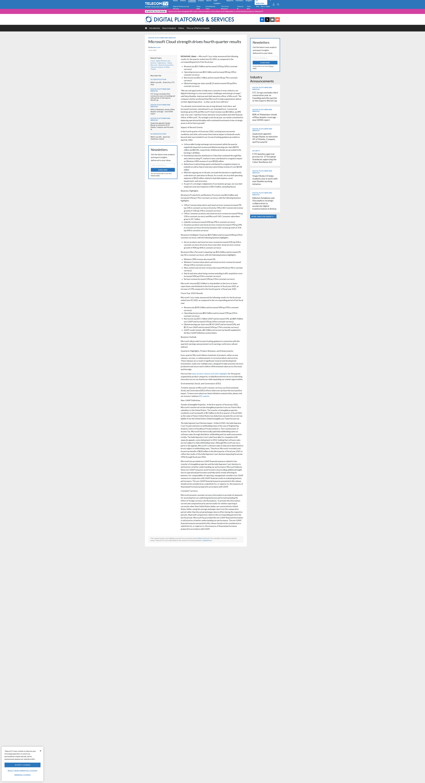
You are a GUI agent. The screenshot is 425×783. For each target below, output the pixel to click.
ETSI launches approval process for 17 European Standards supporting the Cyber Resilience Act (264, 158)
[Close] (40, 750)
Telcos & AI (240, 7)
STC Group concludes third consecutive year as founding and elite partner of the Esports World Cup (163, 97)
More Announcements (262, 216)
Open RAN (198, 7)
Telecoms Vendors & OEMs (160, 67)
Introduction (154, 28)
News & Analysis (169, 28)
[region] (22, 764)
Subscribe (163, 170)
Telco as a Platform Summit (198, 28)
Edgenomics (162, 63)
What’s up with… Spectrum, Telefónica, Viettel (160, 138)
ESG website (204, 396)
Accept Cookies (22, 765)
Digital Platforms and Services (181, 7)
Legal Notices (207, 540)
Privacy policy (155, 175)
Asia (257, 6)
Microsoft (157, 47)
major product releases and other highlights (209, 374)
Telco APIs (249, 7)
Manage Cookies (22, 775)
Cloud (153, 61)
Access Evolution (158, 79)
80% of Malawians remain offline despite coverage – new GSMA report (163, 111)
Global (169, 63)
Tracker (153, 69)
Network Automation (165, 65)
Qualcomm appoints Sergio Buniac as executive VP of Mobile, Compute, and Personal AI (162, 126)
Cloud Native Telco (210, 7)
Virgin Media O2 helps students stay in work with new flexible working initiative (264, 180)
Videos (181, 28)
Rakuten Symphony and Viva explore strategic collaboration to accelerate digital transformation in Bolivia (264, 203)
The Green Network (225, 7)
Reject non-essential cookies (22, 770)
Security (256, 151)
